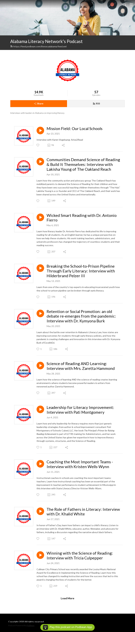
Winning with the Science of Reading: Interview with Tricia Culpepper (80, 555)
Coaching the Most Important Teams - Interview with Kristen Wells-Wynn (80, 464)
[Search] (124, 4)
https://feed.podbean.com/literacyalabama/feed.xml (40, 46)
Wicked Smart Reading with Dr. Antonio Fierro (82, 217)
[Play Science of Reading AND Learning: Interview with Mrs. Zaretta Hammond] (40, 365)
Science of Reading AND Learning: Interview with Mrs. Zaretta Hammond (81, 366)
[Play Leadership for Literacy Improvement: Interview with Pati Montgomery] (40, 409)
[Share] (63, 145)
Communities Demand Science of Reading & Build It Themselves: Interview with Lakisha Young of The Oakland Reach (83, 164)
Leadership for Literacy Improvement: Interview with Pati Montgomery (80, 409)
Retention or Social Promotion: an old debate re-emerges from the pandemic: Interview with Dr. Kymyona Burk (81, 316)
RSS (98, 103)
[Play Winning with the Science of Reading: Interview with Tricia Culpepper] (40, 555)
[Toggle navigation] (131, 4)
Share (40, 103)
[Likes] (38, 145)
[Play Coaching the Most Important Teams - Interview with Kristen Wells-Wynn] (40, 464)
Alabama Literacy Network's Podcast (46, 41)
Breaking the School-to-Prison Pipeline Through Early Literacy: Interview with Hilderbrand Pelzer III (81, 271)
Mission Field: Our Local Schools (74, 128)
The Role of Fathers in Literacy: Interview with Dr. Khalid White (83, 511)
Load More (67, 598)
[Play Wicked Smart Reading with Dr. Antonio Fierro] (40, 217)
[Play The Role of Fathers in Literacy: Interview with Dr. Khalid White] (40, 511)
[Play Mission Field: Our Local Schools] (40, 130)
